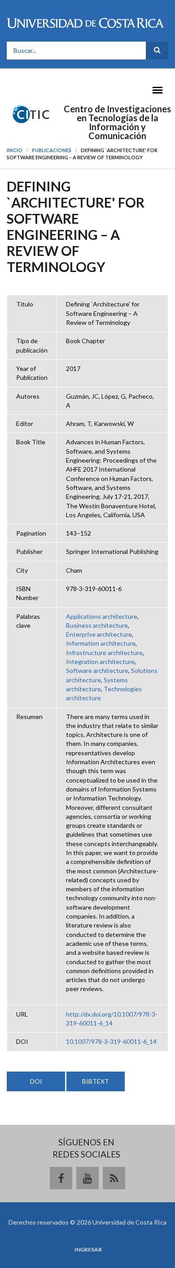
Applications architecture (101, 616)
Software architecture (97, 670)
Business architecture (97, 625)
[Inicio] (31, 113)
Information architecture (101, 643)
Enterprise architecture (99, 634)
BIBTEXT (95, 1081)
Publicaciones (51, 150)
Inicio (14, 150)
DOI (36, 1081)
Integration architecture (100, 661)
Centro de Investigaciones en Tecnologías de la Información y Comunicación (117, 122)
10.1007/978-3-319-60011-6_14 (111, 1041)
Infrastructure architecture (104, 652)
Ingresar (88, 1249)
